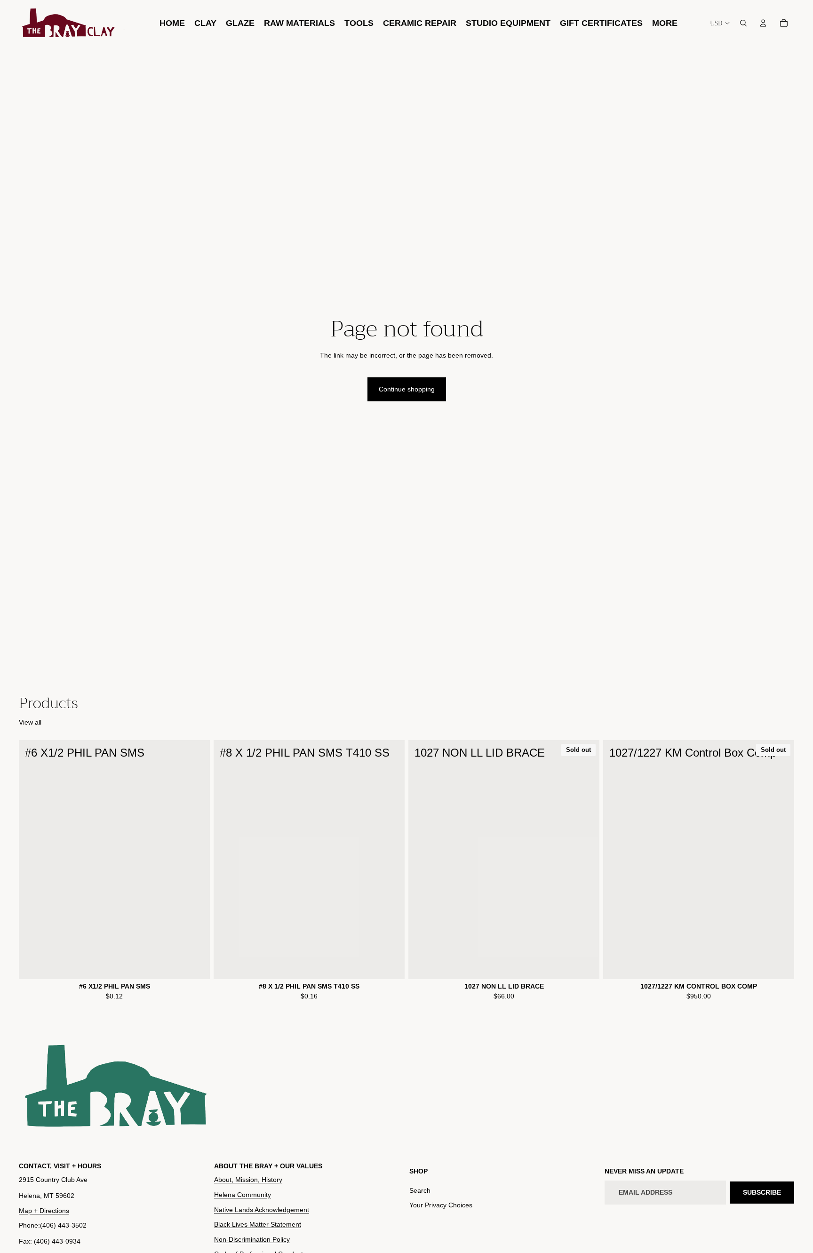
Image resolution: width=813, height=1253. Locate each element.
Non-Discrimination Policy (252, 1239)
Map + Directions (44, 1210)
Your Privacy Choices (440, 1205)
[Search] (743, 23)
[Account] (763, 23)
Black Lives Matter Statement (257, 1225)
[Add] (195, 964)
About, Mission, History (248, 1180)
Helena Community (242, 1194)
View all (30, 722)
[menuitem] (664, 22)
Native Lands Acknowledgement (261, 1209)
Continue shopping (407, 389)
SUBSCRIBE (762, 1192)
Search (419, 1190)
